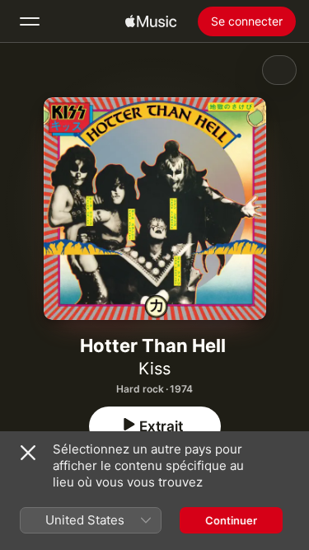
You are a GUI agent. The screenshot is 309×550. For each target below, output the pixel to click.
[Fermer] (28, 452)
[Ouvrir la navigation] (30, 21)
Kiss (154, 368)
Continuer (231, 520)
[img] (150, 21)
